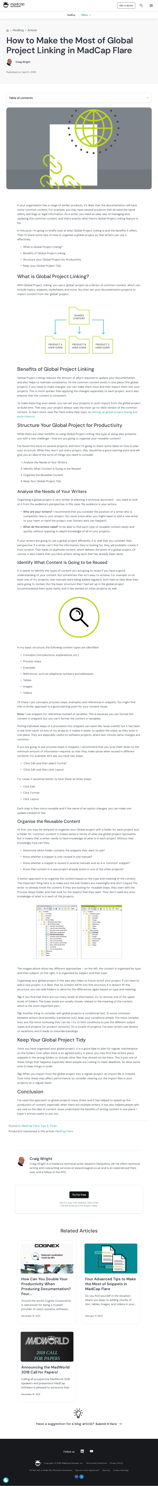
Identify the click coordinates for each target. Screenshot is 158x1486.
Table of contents (21, 98)
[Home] (7, 30)
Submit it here (106, 1424)
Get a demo (126, 5)
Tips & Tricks (49, 1126)
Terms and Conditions (96, 1463)
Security (106, 1470)
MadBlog (18, 30)
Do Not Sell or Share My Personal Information (51, 1470)
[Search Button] (141, 5)
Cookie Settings (121, 1470)
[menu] (151, 5)
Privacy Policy (116, 1463)
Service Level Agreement (87, 1470)
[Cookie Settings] (6, 1480)
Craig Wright (23, 62)
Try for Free (79, 1194)
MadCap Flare (31, 1126)
